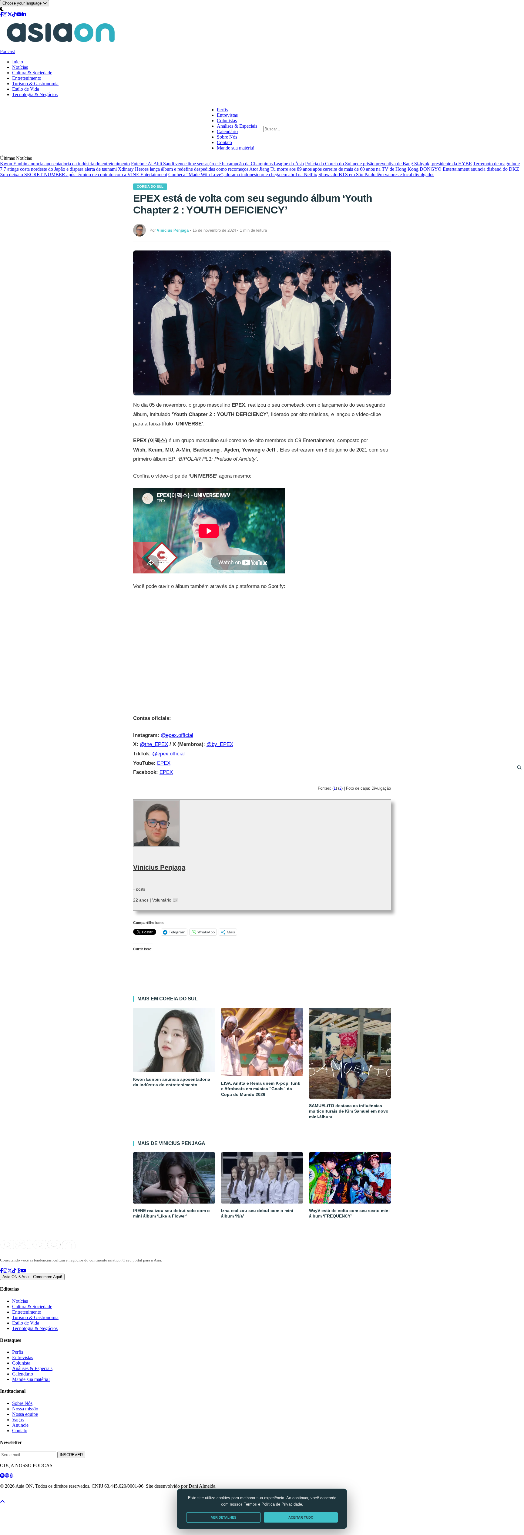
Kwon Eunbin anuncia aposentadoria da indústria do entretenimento (65, 163)
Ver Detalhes (223, 1517)
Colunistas (227, 120)
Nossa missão (25, 1408)
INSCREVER (71, 1455)
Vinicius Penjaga (159, 867)
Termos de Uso (49, 1497)
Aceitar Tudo (301, 1517)
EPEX (163, 763)
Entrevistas (227, 115)
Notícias (20, 67)
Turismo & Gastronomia (35, 83)
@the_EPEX (154, 744)
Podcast (7, 51)
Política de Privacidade (16, 1497)
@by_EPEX (220, 744)
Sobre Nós (227, 136)
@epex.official (177, 735)
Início (17, 61)
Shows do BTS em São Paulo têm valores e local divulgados (376, 174)
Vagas (18, 1419)
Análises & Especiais (237, 126)
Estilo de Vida (25, 89)
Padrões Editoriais (79, 1497)
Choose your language (22, 3)
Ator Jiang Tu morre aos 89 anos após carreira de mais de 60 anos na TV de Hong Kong (333, 169)
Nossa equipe (25, 1414)
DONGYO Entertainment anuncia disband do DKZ (469, 169)
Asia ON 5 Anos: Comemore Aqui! (32, 1277)
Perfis (222, 109)
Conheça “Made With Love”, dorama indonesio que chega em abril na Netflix (242, 174)
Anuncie (20, 1425)
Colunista (21, 1362)
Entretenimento (26, 78)
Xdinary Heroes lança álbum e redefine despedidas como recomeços (183, 169)
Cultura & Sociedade (32, 72)
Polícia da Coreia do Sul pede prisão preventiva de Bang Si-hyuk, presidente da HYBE (388, 163)
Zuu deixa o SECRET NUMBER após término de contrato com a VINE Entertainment (83, 174)
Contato (224, 142)
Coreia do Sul (150, 186)
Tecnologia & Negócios (35, 94)
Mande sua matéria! (235, 147)
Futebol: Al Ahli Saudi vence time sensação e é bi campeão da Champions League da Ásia (217, 163)
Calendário (227, 131)
